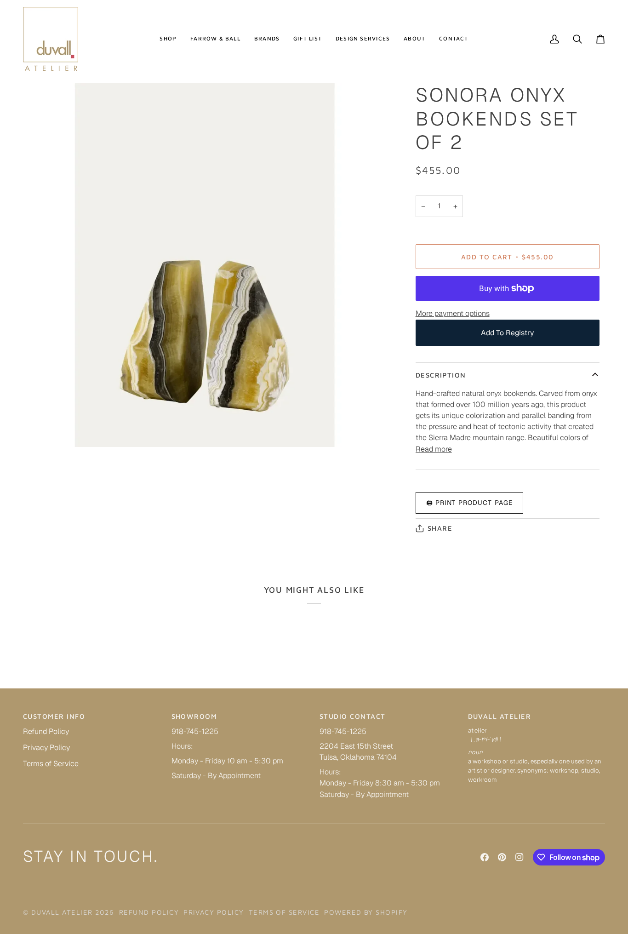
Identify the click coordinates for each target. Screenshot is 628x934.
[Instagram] (519, 857)
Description (441, 375)
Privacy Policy (46, 747)
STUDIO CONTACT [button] (353, 716)
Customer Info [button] (54, 716)
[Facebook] (484, 857)
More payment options (453, 313)
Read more (434, 449)
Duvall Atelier (62, 912)
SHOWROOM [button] (194, 716)
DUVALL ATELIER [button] (499, 716)
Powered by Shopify (365, 912)
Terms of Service (51, 763)
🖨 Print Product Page (469, 503)
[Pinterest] (502, 857)
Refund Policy (46, 731)
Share (440, 528)
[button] (168, 39)
